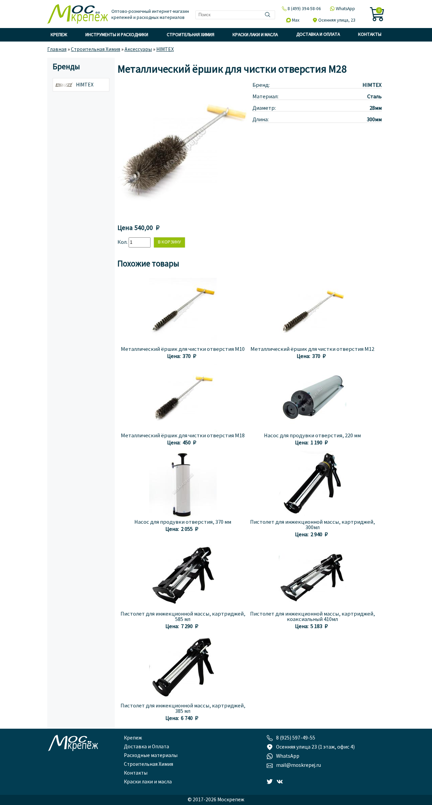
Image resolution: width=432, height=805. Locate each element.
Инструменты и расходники (116, 35)
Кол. (123, 242)
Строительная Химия (190, 35)
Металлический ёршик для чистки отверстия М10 (183, 349)
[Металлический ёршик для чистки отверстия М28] (184, 216)
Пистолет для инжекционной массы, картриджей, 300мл (312, 525)
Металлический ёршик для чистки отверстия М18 (183, 436)
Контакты (369, 34)
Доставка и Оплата (318, 34)
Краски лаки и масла (255, 35)
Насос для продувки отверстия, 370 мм (182, 522)
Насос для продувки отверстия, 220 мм (312, 436)
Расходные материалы (151, 755)
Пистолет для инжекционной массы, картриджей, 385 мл (182, 708)
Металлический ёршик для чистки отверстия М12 (312, 349)
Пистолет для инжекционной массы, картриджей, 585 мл (182, 617)
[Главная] (77, 14)
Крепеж (59, 35)
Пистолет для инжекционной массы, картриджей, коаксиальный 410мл (312, 617)
